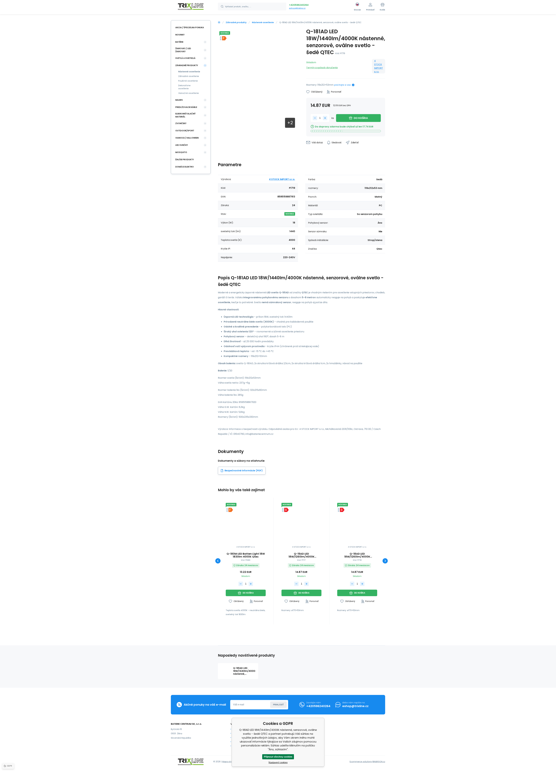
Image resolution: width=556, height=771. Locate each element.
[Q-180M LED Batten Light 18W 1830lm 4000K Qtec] (246, 523)
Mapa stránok (229, 761)
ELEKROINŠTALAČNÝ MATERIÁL (185, 115)
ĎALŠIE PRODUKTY (184, 159)
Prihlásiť (278, 704)
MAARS (179, 99)
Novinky (179, 34)
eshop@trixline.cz (297, 8)
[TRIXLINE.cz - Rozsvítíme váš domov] (219, 22)
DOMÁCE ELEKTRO (184, 166)
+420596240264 (299, 5)
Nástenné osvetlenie (263, 22)
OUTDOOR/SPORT (184, 130)
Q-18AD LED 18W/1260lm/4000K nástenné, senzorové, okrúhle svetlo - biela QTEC (357, 555)
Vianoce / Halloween (187, 137)
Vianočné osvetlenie (188, 93)
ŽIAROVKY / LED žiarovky (183, 50)
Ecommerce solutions (361, 761)
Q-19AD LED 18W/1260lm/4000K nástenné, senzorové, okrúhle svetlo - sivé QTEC (301, 555)
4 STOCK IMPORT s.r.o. (378, 66)
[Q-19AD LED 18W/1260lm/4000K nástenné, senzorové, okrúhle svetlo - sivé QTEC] (301, 523)
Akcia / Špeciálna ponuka (189, 27)
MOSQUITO (181, 152)
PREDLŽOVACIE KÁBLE (186, 107)
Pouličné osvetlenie (188, 80)
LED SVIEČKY (181, 145)
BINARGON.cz (378, 761)
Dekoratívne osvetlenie (184, 87)
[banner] (191, 7)
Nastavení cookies (278, 762)
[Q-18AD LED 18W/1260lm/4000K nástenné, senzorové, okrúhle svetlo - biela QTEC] (357, 523)
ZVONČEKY (180, 123)
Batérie (179, 41)
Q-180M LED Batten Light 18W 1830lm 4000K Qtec (246, 555)
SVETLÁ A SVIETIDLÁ (185, 58)
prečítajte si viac (342, 84)
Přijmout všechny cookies (278, 757)
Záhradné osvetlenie (188, 76)
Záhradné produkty (236, 22)
